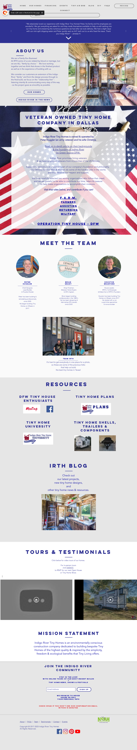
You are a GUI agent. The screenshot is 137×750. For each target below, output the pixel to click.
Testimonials (46, 722)
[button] (3, 576)
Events (65, 722)
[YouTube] (77, 731)
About (22, 722)
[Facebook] (59, 731)
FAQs (29, 722)
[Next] (125, 31)
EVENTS (70, 568)
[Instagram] (65, 731)
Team (36, 722)
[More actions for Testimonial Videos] (3, 576)
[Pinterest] (71, 731)
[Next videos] (134, 599)
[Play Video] (36, 599)
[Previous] (11, 31)
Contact (56, 722)
